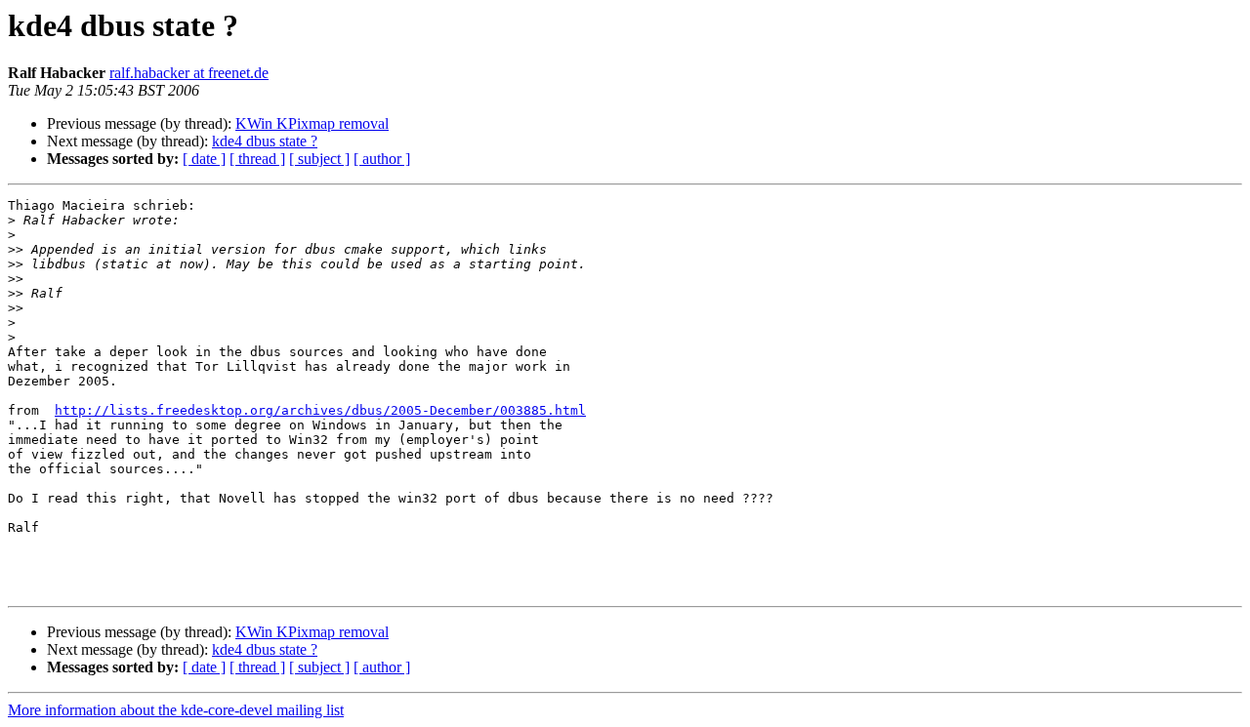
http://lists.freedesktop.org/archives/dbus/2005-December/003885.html (320, 410)
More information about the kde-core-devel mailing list (176, 710)
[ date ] (204, 158)
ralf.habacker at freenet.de (189, 72)
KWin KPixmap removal (312, 123)
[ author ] (382, 158)
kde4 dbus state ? (264, 141)
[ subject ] (319, 158)
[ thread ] (257, 158)
